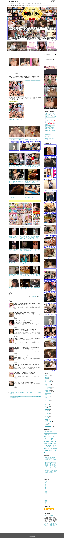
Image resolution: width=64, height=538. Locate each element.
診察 (49, 450)
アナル (46, 407)
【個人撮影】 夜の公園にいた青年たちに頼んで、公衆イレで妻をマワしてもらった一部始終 (51, 471)
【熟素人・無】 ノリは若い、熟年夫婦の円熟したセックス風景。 (16, 182)
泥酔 (53, 445)
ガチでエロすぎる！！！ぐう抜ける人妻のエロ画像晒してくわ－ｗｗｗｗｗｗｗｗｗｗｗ (50, 114)
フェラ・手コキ (47, 409)
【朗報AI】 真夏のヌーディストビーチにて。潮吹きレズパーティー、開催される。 (32, 197)
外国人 (47, 443)
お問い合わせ (10, 5)
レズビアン (47, 410)
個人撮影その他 (47, 390)
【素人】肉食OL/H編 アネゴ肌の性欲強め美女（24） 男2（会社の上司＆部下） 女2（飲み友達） (50, 463)
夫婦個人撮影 (47, 384)
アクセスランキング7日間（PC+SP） (19, 5)
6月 (46, 484)
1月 (46, 489)
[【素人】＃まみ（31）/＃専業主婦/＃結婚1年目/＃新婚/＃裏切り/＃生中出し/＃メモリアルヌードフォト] (11, 366)
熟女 (54, 446)
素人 (30, 296)
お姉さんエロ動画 (48, 381)
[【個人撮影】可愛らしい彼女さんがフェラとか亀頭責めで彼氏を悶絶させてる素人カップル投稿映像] (11, 349)
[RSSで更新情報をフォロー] (54, 1)
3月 (46, 487)
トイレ (45, 436)
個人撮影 (51, 441)
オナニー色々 (47, 394)
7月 (46, 483)
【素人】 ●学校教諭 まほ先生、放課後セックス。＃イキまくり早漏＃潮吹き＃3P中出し (51, 474)
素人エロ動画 (33, 80)
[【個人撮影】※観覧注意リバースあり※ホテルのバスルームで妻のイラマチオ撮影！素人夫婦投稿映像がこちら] (11, 331)
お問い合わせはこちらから (48, 515)
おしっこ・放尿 (47, 406)
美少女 (55, 448)
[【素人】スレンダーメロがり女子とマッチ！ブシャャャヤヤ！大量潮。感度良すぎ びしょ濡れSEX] (11, 358)
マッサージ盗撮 (47, 400)
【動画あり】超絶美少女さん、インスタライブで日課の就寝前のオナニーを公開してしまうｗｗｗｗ (25, 251)
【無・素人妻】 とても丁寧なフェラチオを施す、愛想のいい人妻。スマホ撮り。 (32, 182)
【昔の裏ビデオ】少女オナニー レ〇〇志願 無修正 (25, 288)
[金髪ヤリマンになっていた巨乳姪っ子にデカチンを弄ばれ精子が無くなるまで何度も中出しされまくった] (29, 224)
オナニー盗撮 (47, 403)
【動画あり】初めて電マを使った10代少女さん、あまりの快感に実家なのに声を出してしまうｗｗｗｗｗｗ (25, 238)
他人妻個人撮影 (47, 385)
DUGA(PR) (47, 419)
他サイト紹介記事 (48, 426)
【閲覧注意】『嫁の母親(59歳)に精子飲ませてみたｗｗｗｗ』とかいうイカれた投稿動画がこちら (25, 393)
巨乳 (47, 445)
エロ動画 (46, 378)
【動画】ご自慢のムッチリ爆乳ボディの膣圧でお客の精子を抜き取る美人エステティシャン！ (32, 139)
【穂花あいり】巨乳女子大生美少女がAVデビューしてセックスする (50, 120)
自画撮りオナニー (48, 391)
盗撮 (46, 448)
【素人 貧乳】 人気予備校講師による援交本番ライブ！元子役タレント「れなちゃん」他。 (50, 128)
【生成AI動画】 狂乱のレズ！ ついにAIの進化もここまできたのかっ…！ (16, 197)
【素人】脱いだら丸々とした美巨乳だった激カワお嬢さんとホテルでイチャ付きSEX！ (16, 139)
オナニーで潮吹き (48, 393)
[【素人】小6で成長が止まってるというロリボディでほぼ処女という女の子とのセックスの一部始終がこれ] (11, 340)
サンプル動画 (28, 80)
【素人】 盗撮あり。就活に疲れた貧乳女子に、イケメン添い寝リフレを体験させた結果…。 (50, 131)
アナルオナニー (47, 396)
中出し (33, 296)
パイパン (49, 438)
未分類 (46, 424)
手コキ (50, 445)
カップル (50, 434)
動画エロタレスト (54, 40)
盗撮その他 (47, 404)
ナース (49, 436)
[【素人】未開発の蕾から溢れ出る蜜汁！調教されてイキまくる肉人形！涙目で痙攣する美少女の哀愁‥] (11, 322)
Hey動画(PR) (47, 417)
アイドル (52, 431)
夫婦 (49, 443)
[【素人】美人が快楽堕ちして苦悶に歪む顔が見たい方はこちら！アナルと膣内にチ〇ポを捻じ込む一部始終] (11, 383)
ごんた (39, 296)
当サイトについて (28, 5)
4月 (46, 486)
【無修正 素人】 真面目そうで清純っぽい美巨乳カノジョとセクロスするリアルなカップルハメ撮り (14, 276)
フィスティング (47, 413)
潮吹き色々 (47, 397)
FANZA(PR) (38, 80)
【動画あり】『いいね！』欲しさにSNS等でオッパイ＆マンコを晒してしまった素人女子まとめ (14, 238)
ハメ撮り (52, 436)
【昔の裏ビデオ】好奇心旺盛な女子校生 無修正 (14, 288)
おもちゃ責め (46, 431)
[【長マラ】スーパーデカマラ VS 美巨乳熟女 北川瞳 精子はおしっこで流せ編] (37, 213)
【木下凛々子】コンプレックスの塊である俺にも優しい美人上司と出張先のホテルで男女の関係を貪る (50, 117)
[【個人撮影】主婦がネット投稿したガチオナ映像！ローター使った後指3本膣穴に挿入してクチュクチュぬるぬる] (11, 314)
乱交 (35, 296)
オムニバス (52, 433)
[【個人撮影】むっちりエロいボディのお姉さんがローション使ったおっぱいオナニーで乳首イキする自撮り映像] (11, 374)
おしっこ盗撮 (47, 401)
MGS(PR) (46, 420)
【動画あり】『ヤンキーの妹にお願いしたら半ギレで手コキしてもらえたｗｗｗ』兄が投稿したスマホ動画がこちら (14, 251)
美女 (52, 448)
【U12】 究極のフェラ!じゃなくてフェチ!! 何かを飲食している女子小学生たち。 (50, 139)
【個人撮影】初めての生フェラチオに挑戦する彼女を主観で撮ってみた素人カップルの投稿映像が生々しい (25, 397)
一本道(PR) (47, 423)
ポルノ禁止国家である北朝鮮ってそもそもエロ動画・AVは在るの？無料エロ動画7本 (16, 166)
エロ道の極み (13, 1)
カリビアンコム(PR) (48, 421)
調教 (51, 450)
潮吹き (48, 446)
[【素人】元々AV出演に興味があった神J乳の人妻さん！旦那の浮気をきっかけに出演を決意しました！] (11, 305)
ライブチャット (47, 388)
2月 (46, 488)
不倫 (49, 440)
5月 (46, 485)
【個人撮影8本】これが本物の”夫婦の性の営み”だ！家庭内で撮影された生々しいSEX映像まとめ (35, 238)
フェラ (53, 438)
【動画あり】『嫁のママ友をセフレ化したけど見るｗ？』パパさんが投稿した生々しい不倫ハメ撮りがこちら (35, 251)
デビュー (54, 434)
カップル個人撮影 (48, 387)
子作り (52, 443)
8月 (46, 482)
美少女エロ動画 (47, 380)
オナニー (47, 433)
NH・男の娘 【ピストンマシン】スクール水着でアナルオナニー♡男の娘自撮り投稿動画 (50, 134)
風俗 (46, 452)
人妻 (46, 441)
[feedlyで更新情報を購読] (52, 1)
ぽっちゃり (49, 431)
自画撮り (46, 450)
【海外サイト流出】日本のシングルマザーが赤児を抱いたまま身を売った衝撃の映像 (50, 125)
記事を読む (16, 318)
